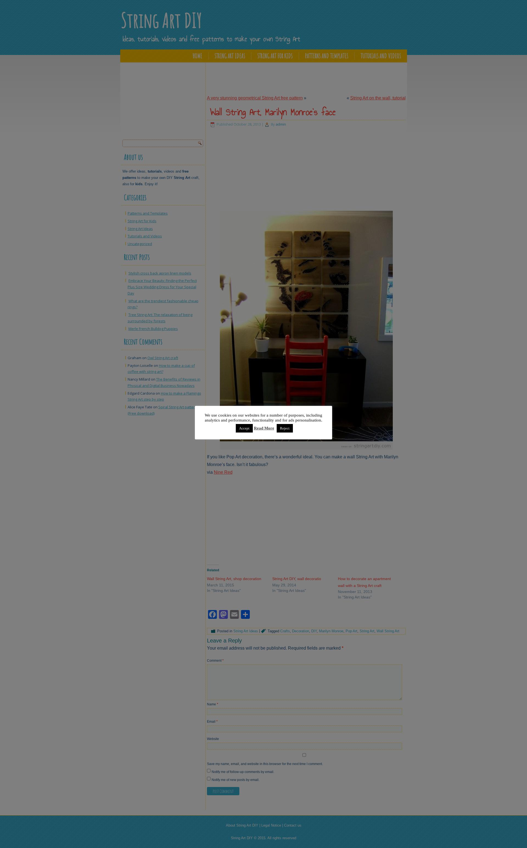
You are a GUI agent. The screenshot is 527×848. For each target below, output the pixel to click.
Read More (264, 428)
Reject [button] (285, 428)
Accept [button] (244, 428)
